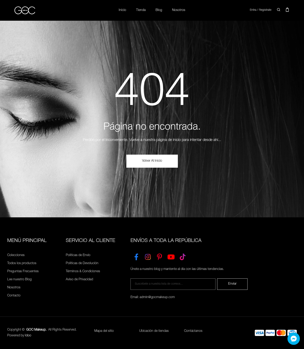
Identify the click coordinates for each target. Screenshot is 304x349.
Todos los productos (21, 263)
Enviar (232, 284)
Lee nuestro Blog (19, 279)
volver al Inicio (152, 161)
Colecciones (16, 255)
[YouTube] (171, 256)
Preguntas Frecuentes (23, 271)
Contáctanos (193, 331)
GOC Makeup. (36, 330)
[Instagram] (148, 256)
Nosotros (178, 10)
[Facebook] (136, 256)
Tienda (141, 10)
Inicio (122, 10)
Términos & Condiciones (83, 271)
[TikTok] (182, 256)
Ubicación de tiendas (154, 331)
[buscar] (278, 10)
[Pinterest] (159, 256)
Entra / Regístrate (260, 10)
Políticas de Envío (78, 255)
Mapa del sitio (104, 331)
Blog (159, 10)
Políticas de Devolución (82, 263)
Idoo (28, 335)
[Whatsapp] (293, 338)
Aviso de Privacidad (79, 279)
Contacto (13, 295)
